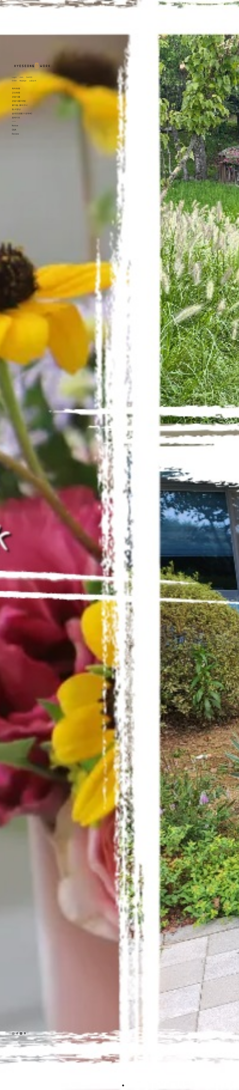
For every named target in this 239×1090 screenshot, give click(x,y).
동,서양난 (16, 109)
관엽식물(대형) (19, 101)
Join (21, 77)
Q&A (14, 130)
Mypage (23, 81)
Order (14, 81)
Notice (15, 125)
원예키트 (16, 117)
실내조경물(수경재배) (22, 113)
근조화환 (16, 93)
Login (14, 77)
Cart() (29, 77)
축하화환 (16, 88)
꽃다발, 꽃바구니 (20, 105)
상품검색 (32, 81)
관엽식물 (16, 97)
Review (15, 134)
